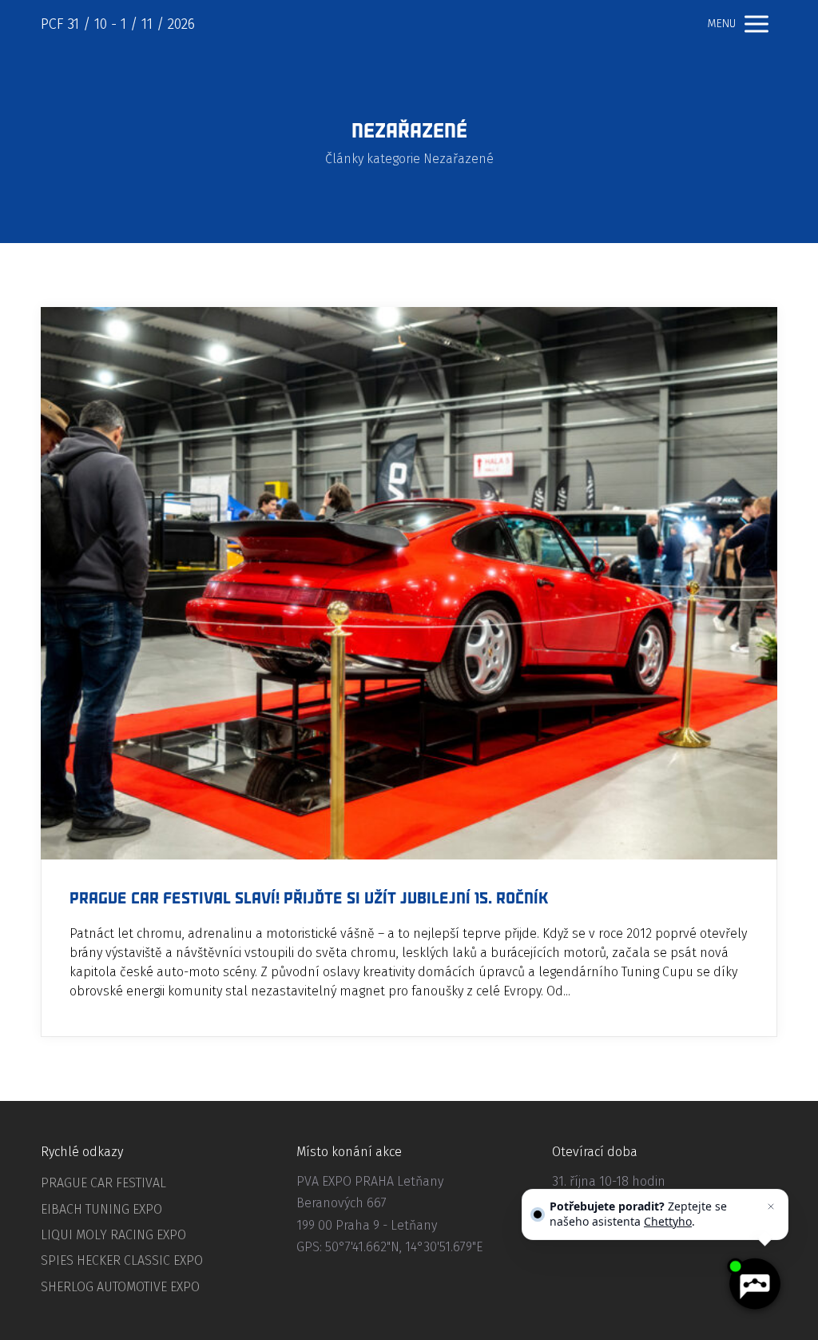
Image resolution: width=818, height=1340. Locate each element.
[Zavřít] (770, 1206)
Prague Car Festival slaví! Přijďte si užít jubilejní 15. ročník (309, 899)
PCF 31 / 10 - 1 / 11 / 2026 (118, 24)
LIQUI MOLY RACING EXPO (113, 1234)
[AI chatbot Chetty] (754, 1284)
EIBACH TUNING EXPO (101, 1209)
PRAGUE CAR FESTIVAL (103, 1182)
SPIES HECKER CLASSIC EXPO (122, 1260)
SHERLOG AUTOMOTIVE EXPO (120, 1286)
